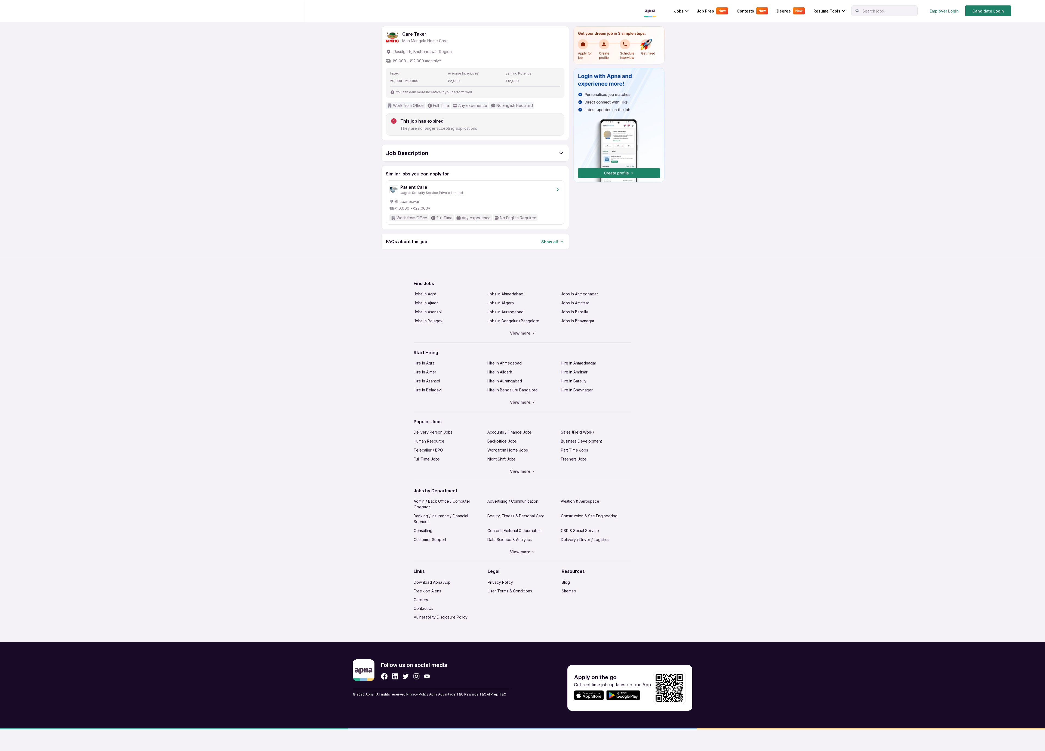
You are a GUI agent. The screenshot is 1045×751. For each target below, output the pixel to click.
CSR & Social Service (580, 530)
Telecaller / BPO (428, 450)
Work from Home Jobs (507, 450)
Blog (566, 582)
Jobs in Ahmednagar (579, 294)
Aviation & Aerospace (580, 501)
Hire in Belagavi (428, 390)
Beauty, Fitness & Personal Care (516, 516)
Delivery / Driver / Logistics (585, 539)
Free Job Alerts (427, 591)
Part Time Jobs (574, 450)
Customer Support (430, 539)
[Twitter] (405, 676)
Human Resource (429, 441)
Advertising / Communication (512, 501)
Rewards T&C (475, 694)
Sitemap (569, 591)
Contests (751, 11)
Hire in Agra (424, 363)
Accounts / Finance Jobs (509, 432)
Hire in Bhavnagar (577, 390)
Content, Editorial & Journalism (514, 530)
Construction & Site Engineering (589, 516)
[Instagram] (416, 676)
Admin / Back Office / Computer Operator (442, 504)
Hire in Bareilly (573, 381)
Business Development (581, 441)
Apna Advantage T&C (446, 694)
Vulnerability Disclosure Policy (441, 617)
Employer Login (944, 11)
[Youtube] (427, 676)
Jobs (679, 11)
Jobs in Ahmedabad (505, 294)
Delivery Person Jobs (433, 432)
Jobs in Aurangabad (505, 312)
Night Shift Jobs (501, 459)
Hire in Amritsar (574, 372)
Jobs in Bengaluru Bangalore (513, 321)
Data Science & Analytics (509, 539)
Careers (421, 599)
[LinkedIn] (395, 676)
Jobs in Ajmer (426, 303)
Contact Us (423, 608)
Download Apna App (432, 582)
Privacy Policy (500, 582)
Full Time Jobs (427, 459)
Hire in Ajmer (425, 372)
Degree (790, 11)
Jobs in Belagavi (428, 321)
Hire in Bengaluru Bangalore (512, 390)
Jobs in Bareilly (574, 312)
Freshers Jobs (574, 459)
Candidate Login (988, 11)
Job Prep (711, 11)
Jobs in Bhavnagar (577, 321)
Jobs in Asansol (428, 312)
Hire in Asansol (427, 381)
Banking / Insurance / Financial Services (441, 519)
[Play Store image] (625, 695)
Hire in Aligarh (499, 372)
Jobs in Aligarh (500, 303)
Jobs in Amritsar (575, 303)
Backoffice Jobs (502, 441)
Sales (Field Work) (577, 432)
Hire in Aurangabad (504, 381)
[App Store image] (589, 695)
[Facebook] (384, 676)
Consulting (423, 530)
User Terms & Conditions (510, 591)
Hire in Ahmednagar (578, 363)
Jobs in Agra (425, 294)
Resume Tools (826, 11)
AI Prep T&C (496, 694)
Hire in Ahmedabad (504, 363)
